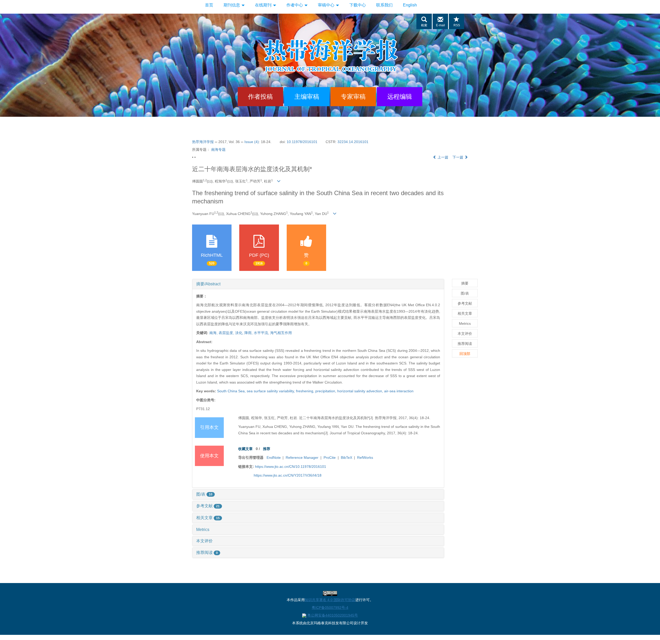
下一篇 (458, 157)
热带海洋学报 (203, 142)
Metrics (202, 529)
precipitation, (326, 391)
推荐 (266, 449)
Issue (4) (251, 142)
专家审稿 (353, 96)
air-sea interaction (399, 391)
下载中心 (357, 5)
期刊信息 (232, 5)
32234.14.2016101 (352, 142)
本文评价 (204, 541)
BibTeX (346, 457)
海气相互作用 (281, 333)
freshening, (305, 391)
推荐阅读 (207, 552)
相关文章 (208, 518)
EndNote (274, 457)
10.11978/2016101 (302, 142)
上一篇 (442, 157)
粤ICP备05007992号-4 (330, 607)
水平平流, (262, 333)
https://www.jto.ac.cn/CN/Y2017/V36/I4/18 (287, 475)
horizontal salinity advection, (360, 391)
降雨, (249, 333)
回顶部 (464, 354)
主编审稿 (306, 96)
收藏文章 (245, 449)
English (410, 5)
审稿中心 (326, 5)
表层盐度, (227, 333)
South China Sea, (232, 391)
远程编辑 (399, 96)
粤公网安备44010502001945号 (332, 615)
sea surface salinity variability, (271, 391)
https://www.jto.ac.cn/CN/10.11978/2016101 (290, 466)
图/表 (204, 494)
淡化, (239, 333)
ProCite (330, 457)
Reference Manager (302, 457)
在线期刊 (264, 5)
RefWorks (365, 457)
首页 (209, 5)
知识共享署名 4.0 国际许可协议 (330, 600)
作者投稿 (260, 96)
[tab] (318, 284)
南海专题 (218, 149)
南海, (214, 333)
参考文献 (208, 506)
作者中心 (295, 5)
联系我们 (384, 5)
